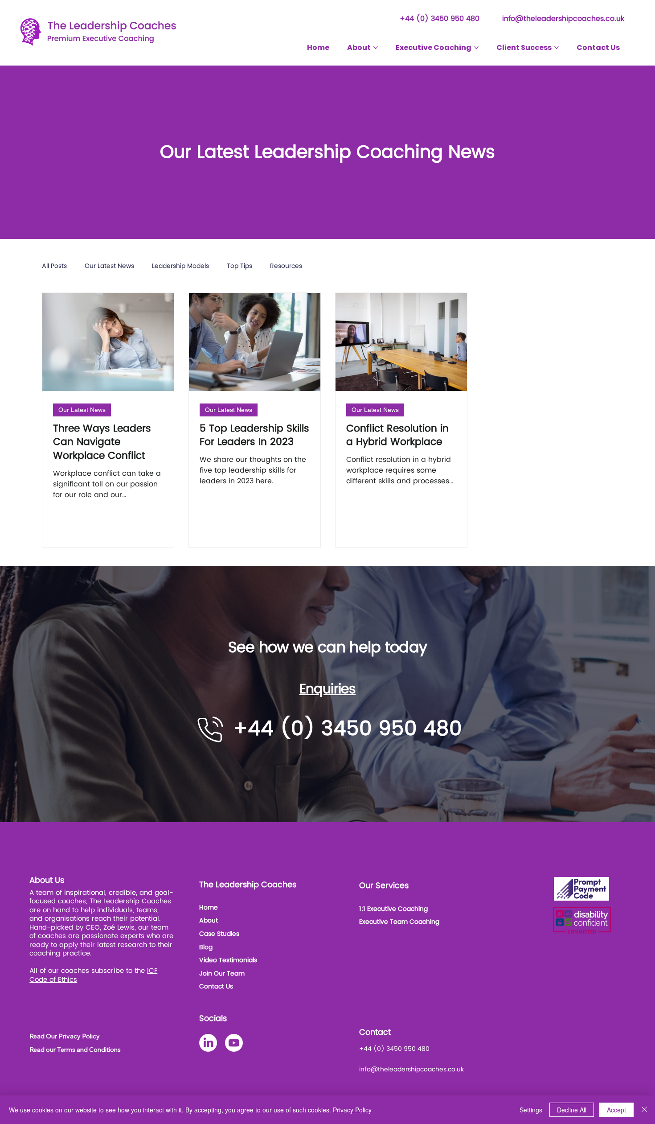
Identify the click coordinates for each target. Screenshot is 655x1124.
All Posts (54, 266)
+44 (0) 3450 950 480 (439, 19)
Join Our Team (222, 973)
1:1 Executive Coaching (393, 909)
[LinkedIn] (208, 1043)
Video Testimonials (228, 960)
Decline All (571, 1109)
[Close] (644, 1110)
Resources (286, 266)
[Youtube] (234, 1043)
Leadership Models (180, 266)
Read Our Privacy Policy (64, 1036)
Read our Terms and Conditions (75, 1050)
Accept (616, 1109)
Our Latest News (109, 266)
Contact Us (216, 986)
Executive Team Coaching (399, 922)
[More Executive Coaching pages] (476, 47)
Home (208, 907)
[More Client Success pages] (556, 47)
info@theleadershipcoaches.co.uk (563, 19)
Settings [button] (531, 1109)
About (208, 920)
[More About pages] (375, 47)
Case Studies (219, 934)
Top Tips (239, 266)
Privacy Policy (352, 1109)
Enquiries (327, 689)
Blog (206, 947)
